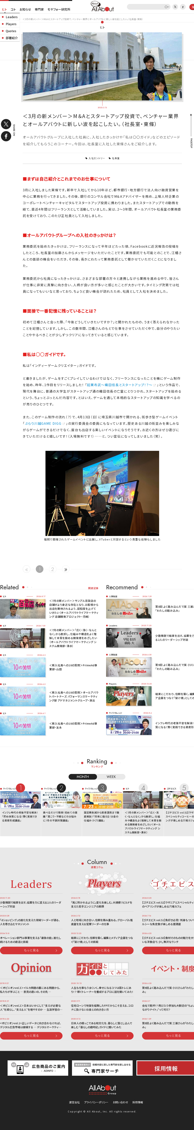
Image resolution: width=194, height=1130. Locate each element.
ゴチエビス (171, 788)
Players (11, 24)
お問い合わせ (120, 1102)
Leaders (12, 17)
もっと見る (31, 950)
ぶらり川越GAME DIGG (43, 423)
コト (13, 9)
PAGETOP (191, 143)
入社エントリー (97, 158)
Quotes (11, 31)
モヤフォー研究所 (59, 9)
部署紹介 (12, 38)
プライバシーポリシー (96, 1102)
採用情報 (137, 1102)
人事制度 (113, 596)
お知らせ (25, 9)
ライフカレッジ (115, 712)
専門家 (39, 9)
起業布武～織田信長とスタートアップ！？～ (119, 384)
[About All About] (102, 6)
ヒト (4, 9)
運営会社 (74, 1102)
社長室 (116, 158)
